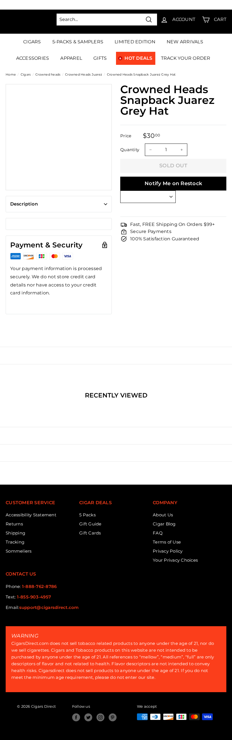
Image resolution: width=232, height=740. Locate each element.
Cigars (32, 41)
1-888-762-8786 (39, 586)
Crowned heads (47, 74)
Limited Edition (135, 41)
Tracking (15, 542)
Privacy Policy (168, 551)
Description (24, 204)
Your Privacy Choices (175, 560)
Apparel (71, 58)
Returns (14, 524)
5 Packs (87, 514)
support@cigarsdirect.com (49, 607)
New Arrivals (185, 41)
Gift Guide (90, 524)
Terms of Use (167, 542)
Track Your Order (185, 58)
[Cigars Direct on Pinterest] (113, 717)
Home (11, 74)
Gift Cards (90, 533)
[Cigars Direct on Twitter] (88, 717)
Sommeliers (19, 551)
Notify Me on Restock (173, 183)
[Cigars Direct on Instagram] (100, 717)
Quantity (129, 149)
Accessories (32, 58)
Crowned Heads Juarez (83, 74)
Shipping (15, 533)
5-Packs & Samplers (78, 41)
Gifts (100, 58)
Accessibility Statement (31, 514)
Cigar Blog (164, 524)
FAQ (158, 533)
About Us (163, 514)
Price (125, 135)
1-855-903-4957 (34, 597)
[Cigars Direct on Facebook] (76, 717)
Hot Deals (138, 58)
